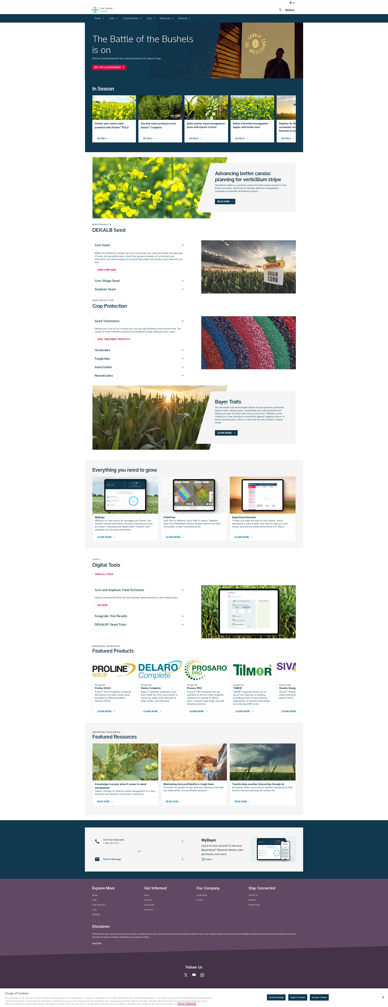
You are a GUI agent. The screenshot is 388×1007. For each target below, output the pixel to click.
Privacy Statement (187, 1004)
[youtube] (194, 976)
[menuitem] (99, 18)
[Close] (383, 997)
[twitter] (186, 976)
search (280, 10)
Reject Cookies (298, 997)
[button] (139, 245)
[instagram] (202, 976)
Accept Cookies (319, 997)
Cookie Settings (276, 997)
